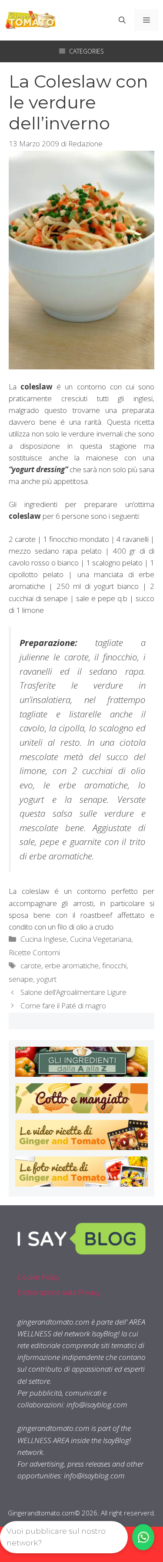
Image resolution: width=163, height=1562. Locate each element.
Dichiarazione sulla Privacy (58, 1292)
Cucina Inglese (43, 939)
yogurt (47, 979)
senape (21, 979)
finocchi (114, 965)
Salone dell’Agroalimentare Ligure (73, 992)
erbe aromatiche (72, 965)
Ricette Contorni (34, 952)
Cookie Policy (38, 1277)
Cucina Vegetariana (100, 939)
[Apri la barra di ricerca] (122, 20)
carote (30, 965)
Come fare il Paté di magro (63, 1006)
